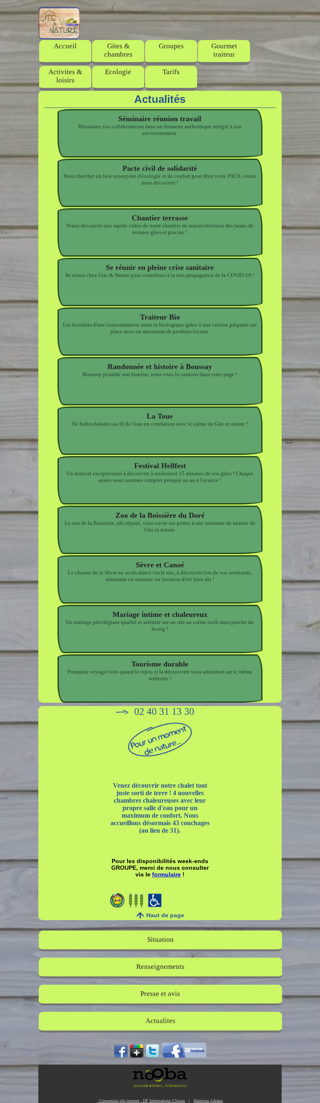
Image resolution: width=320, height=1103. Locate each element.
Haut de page (165, 915)
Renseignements (160, 967)
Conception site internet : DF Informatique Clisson (141, 1100)
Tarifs (171, 72)
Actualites (160, 1021)
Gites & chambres (118, 50)
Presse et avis (160, 994)
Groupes (171, 46)
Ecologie (118, 72)
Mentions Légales (208, 1100)
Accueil (65, 46)
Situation (160, 939)
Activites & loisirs (65, 76)
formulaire (166, 874)
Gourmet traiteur (224, 50)
